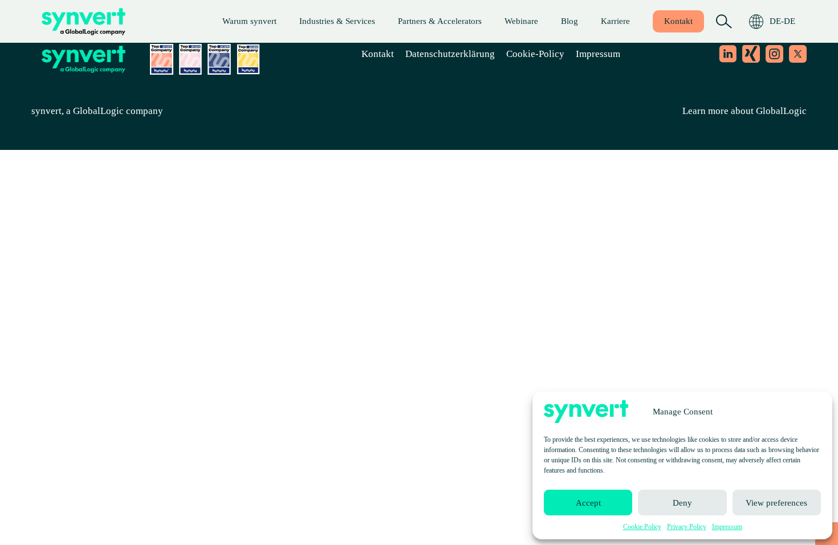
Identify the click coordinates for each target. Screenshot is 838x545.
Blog (569, 21)
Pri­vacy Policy (686, 527)
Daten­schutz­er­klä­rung (450, 54)
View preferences (776, 502)
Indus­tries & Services (337, 21)
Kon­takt (678, 21)
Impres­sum (727, 527)
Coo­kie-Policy (535, 54)
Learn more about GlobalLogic (744, 111)
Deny (682, 502)
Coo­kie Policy (642, 527)
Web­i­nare (521, 21)
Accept (588, 502)
